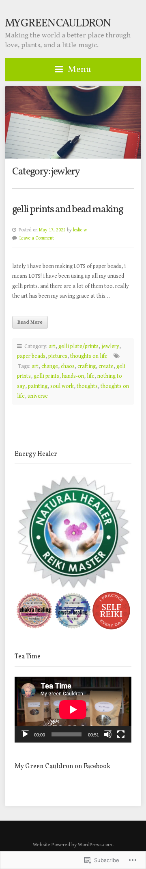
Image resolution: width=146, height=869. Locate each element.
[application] (73, 710)
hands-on (73, 376)
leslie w (80, 230)
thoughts (87, 386)
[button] (73, 533)
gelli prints (46, 376)
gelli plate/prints (78, 346)
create (106, 366)
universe (38, 396)
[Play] (25, 734)
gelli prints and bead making (67, 210)
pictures (57, 356)
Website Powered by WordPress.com (72, 845)
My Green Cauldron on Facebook (62, 766)
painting (37, 386)
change (49, 366)
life (90, 376)
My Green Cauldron (57, 23)
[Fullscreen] (121, 734)
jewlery (110, 346)
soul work (62, 386)
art (52, 346)
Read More (30, 322)
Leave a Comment (36, 238)
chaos (68, 366)
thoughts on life (88, 356)
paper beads (31, 356)
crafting (86, 366)
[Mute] (108, 734)
